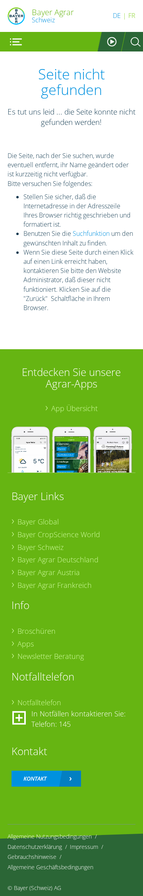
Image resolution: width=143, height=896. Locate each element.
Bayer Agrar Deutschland (58, 559)
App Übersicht (74, 408)
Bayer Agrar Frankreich (54, 585)
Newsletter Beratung (50, 656)
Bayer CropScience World (58, 534)
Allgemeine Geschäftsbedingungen (50, 867)
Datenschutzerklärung (35, 847)
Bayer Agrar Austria (48, 572)
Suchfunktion (91, 233)
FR (131, 15)
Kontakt (34, 778)
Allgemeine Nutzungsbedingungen (50, 836)
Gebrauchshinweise (32, 856)
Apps (25, 644)
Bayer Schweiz (40, 547)
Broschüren (36, 631)
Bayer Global (38, 521)
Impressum (84, 847)
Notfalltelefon (39, 702)
